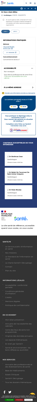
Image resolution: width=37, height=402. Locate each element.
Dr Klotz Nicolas (15, 190)
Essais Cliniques (12, 375)
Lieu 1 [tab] (5, 31)
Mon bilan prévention (14, 320)
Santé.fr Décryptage (14, 378)
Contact (8, 267)
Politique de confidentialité (17, 305)
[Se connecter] (35, 3)
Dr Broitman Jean (16, 156)
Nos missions (11, 253)
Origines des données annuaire (19, 336)
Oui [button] (14, 107)
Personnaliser (28, 399)
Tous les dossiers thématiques (18, 382)
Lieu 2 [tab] (15, 31)
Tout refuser (20, 399)
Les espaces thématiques (16, 340)
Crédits (8, 297)
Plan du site (10, 271)
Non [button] (24, 107)
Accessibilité (10, 68)
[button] (18, 93)
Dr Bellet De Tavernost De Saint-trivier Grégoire (18, 173)
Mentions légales (12, 301)
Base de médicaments (15, 371)
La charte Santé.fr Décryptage (18, 263)
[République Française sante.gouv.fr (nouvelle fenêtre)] (6, 220)
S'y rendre (10, 52)
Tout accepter (10, 399)
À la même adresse (12, 87)
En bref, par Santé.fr (14, 344)
